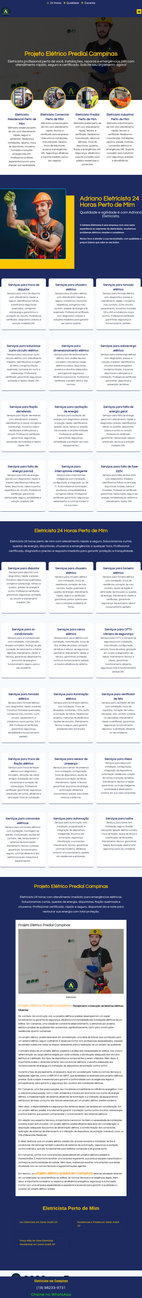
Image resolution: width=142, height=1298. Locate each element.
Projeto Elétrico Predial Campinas (44, 1005)
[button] (139, 11)
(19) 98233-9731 (51, 1288)
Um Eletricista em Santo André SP (39, 1222)
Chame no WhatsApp (51, 1294)
